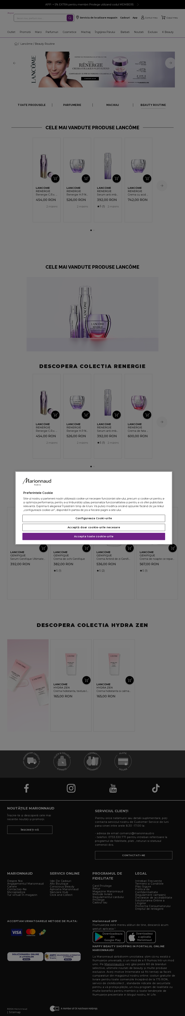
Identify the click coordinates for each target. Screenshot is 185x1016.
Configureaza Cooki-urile (94, 518)
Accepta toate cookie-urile (93, 536)
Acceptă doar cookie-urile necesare (94, 527)
